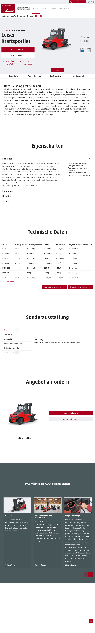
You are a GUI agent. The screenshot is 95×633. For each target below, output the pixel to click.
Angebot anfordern (79, 76)
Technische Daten (34, 76)
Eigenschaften (14, 76)
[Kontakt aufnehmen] (91, 621)
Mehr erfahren (10, 565)
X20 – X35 (8, 516)
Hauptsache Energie (72, 516)
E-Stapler (30, 16)
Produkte (4, 16)
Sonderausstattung (56, 76)
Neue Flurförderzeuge (17, 16)
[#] (90, 158)
